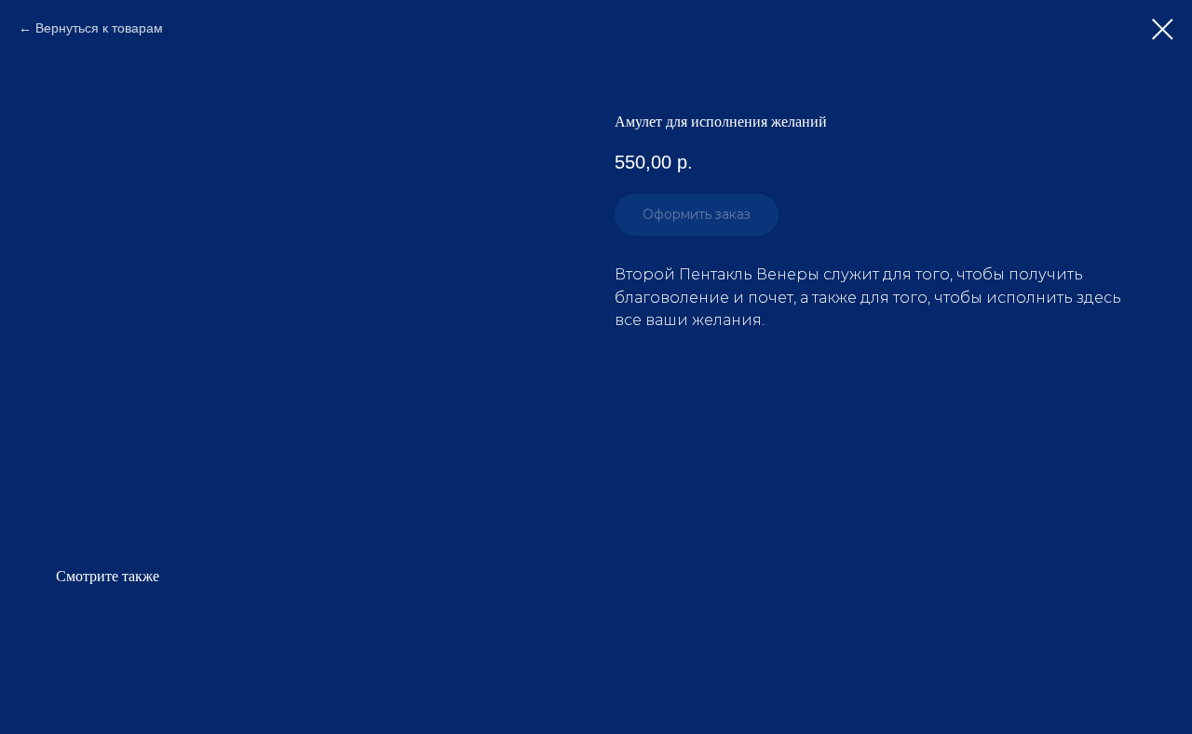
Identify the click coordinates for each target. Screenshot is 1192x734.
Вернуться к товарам (99, 27)
